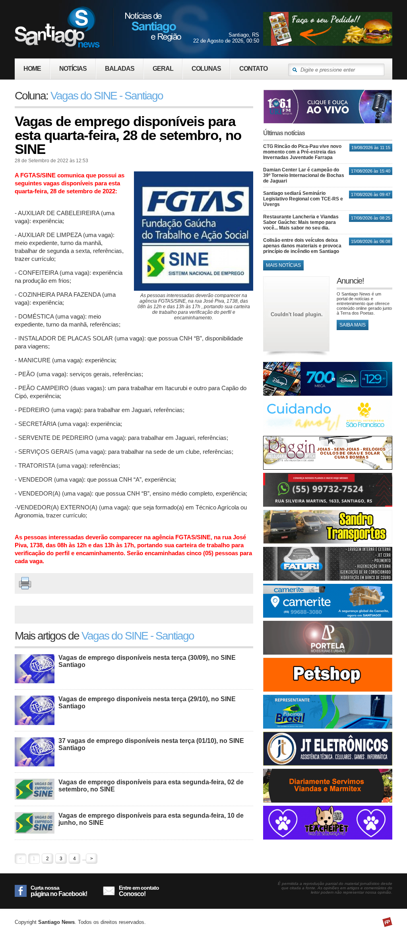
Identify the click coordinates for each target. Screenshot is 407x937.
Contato (253, 68)
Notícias (73, 68)
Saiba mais (352, 325)
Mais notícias (283, 265)
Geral (163, 68)
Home (32, 68)
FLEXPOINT (387, 922)
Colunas (206, 68)
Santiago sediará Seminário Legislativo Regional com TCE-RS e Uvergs (303, 199)
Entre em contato (139, 891)
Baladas (119, 68)
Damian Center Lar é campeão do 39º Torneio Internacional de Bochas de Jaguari (303, 175)
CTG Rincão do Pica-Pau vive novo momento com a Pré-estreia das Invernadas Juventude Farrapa (302, 152)
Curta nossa (59, 891)
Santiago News (98, 27)
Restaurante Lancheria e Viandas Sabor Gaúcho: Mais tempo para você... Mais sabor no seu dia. (301, 222)
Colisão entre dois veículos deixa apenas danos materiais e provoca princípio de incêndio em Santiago (302, 245)
